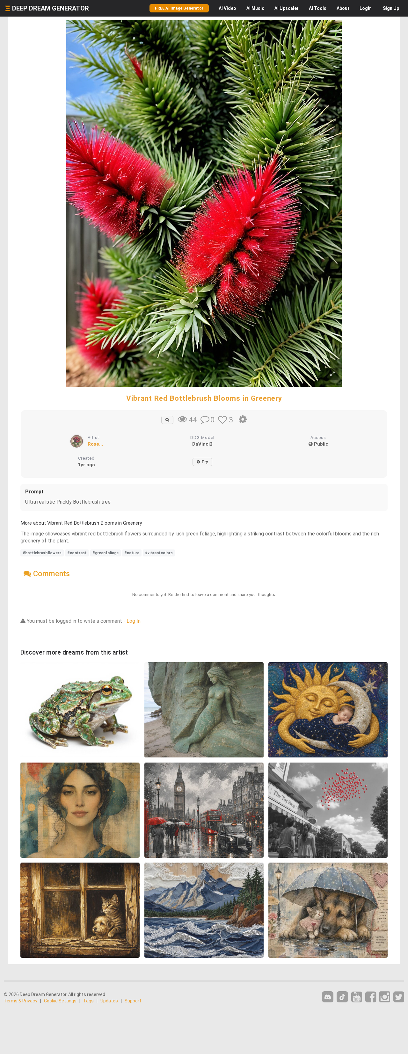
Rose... (95, 444)
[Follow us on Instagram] (384, 997)
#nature (131, 553)
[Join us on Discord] (327, 996)
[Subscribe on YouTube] (356, 997)
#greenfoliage (105, 553)
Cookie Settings (60, 1000)
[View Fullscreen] (332, 374)
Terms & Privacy (20, 1000)
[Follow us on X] (398, 997)
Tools (317, 8)
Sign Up (391, 8)
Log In (134, 621)
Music (255, 8)
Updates (109, 1000)
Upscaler (286, 8)
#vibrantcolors (159, 553)
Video (227, 8)
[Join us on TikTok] (342, 996)
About (343, 8)
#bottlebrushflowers (42, 553)
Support (133, 1000)
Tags (88, 1000)
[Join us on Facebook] (370, 997)
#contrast (77, 553)
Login (366, 8)
